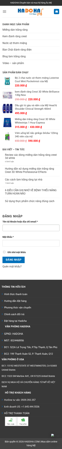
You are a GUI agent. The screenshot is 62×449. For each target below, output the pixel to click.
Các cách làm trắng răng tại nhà (23, 179)
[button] (4, 11)
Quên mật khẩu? (12, 266)
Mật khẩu (10, 237)
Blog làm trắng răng (14, 56)
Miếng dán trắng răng (15, 29)
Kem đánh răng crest (14, 36)
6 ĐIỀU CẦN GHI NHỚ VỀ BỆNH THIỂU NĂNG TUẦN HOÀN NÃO (31, 192)
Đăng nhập (13, 259)
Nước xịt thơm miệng (14, 43)
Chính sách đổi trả (14, 314)
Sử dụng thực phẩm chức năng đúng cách (29, 201)
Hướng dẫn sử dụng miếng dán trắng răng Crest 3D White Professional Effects (29, 170)
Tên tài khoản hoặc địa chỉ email (22, 222)
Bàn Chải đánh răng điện (17, 49)
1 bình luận (11, 183)
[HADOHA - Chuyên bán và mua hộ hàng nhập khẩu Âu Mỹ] (30, 11)
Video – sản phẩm (13, 63)
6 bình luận (12, 162)
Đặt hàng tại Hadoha (15, 320)
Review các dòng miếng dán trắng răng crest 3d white (31, 156)
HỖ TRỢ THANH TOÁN (16, 413)
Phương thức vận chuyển (17, 307)
